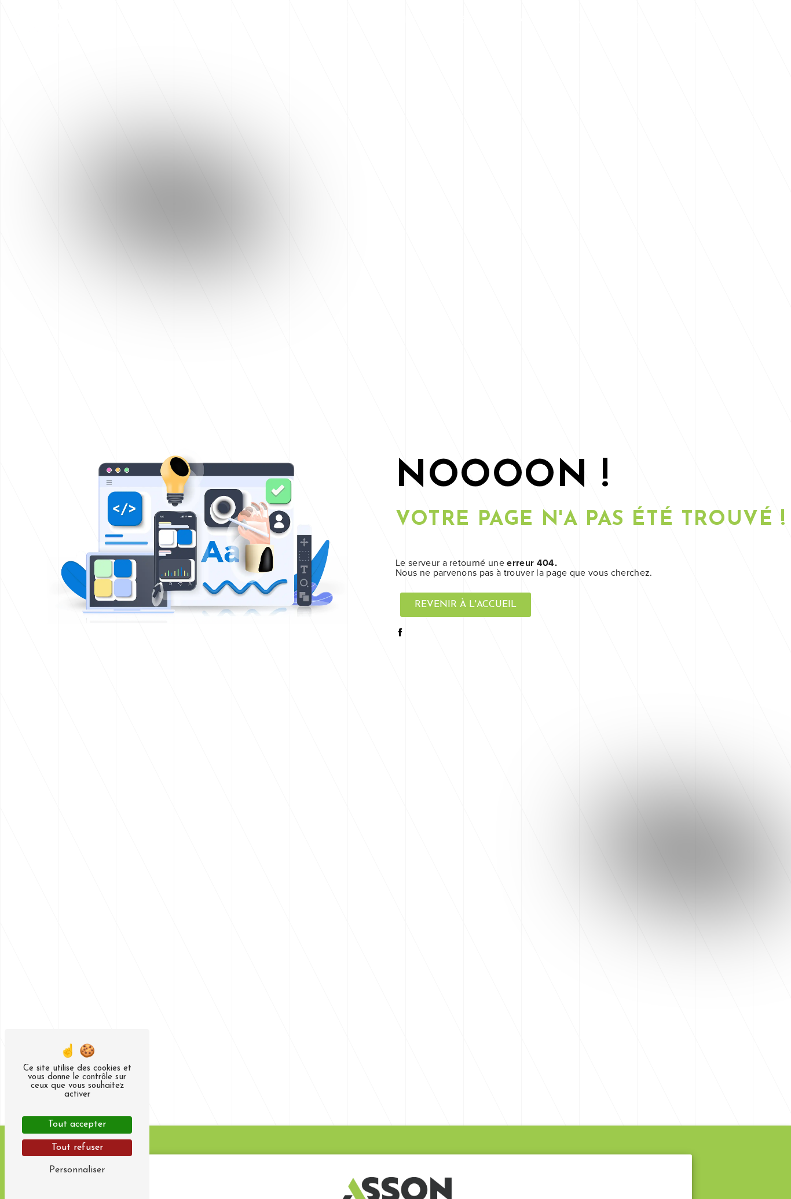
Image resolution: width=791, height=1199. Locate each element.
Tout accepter (77, 1124)
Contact (732, 20)
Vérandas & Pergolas (535, 20)
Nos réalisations (651, 20)
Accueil (188, 20)
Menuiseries (253, 20)
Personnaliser (77, 1170)
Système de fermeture (357, 20)
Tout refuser (77, 1147)
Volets (448, 20)
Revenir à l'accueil (466, 604)
